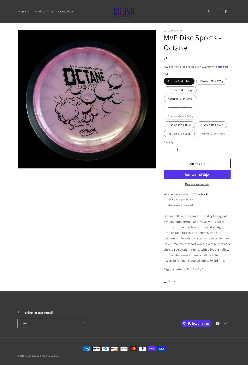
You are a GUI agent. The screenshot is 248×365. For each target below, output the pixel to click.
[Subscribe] (82, 323)
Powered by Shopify (51, 356)
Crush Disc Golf (33, 356)
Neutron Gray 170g (180, 98)
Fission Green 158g (215, 134)
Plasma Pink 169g (179, 125)
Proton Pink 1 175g (180, 90)
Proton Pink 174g (179, 81)
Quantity (168, 142)
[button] (210, 11)
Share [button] (171, 281)
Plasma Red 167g (212, 125)
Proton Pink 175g (211, 81)
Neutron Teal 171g (182, 108)
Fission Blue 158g (179, 133)
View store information (182, 205)
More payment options (197, 183)
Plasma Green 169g (182, 117)
